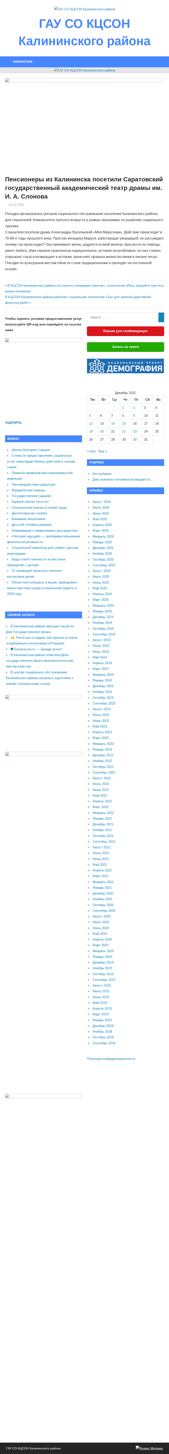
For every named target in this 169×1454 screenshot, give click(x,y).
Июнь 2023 (101, 721)
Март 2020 (100, 945)
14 (113, 423)
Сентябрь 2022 (104, 772)
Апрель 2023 (102, 732)
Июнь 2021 (101, 859)
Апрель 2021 (102, 870)
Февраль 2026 (103, 536)
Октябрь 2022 (103, 767)
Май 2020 (100, 933)
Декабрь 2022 (103, 755)
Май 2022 (100, 795)
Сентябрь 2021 (104, 841)
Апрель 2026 (102, 525)
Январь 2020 (102, 957)
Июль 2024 (101, 645)
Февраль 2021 (103, 882)
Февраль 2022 (103, 813)
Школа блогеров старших (31, 450)
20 (102, 431)
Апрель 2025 (102, 594)
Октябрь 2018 (103, 1037)
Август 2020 (102, 916)
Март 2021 (100, 876)
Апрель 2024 (102, 663)
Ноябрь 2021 (102, 830)
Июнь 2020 (101, 928)
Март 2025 (100, 599)
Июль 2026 (101, 507)
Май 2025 (100, 588)
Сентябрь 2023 (104, 703)
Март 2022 (100, 807)
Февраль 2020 (103, 951)
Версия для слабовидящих (125, 331)
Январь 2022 (102, 818)
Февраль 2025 (103, 605)
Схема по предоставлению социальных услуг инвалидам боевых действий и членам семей (41, 461)
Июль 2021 (101, 853)
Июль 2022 (101, 784)
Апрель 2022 (102, 801)
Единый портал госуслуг (30, 501)
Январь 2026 (102, 542)
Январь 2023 (102, 749)
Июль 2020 (101, 922)
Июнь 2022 (101, 790)
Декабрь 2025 (103, 548)
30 (135, 439)
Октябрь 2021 (103, 836)
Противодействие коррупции (33, 484)
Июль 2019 (101, 991)
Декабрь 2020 (103, 893)
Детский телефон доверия (31, 524)
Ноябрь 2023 (102, 692)
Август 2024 (102, 640)
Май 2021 (100, 864)
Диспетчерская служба (29, 513)
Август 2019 (102, 985)
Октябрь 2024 (103, 628)
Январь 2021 (102, 887)
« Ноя (91, 451)
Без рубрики (102, 474)
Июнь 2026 (101, 513)
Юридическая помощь (28, 490)
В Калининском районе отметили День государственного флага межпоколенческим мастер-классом (39, 660)
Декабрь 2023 (103, 686)
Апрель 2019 (102, 1008)
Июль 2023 (101, 715)
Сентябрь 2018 (104, 1043)
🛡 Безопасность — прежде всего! (36, 649)
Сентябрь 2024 (104, 634)
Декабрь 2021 (103, 824)
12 (91, 423)
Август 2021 (102, 847)
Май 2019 (100, 1003)
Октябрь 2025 (103, 559)
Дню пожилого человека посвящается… (123, 479)
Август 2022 (102, 778)
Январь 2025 (102, 611)
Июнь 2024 (101, 651)
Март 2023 (100, 738)
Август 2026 (102, 502)
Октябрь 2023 (103, 697)
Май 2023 (100, 726)
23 (135, 431)
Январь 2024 (102, 680)
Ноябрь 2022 (102, 761)
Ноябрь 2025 (102, 553)
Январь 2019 (102, 1020)
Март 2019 (100, 1014)
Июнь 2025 (101, 582)
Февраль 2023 (103, 744)
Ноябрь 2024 (102, 622)
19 (91, 431)
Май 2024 (100, 657)
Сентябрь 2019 (104, 980)
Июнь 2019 (101, 997)
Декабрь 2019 (103, 962)
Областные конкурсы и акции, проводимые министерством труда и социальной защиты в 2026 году (42, 588)
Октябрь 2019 (103, 974)
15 (124, 423)
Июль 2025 (101, 576)
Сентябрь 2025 (104, 565)
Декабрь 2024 (103, 617)
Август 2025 (102, 571)
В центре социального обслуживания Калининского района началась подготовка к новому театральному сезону (39, 678)
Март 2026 (100, 530)
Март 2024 (100, 669)
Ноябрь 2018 (102, 1031)
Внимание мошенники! (28, 519)
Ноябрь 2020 (102, 899)
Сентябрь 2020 (104, 910)
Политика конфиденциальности (111, 1059)
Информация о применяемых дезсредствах (45, 530)
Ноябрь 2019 (102, 968)
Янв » (102, 451)
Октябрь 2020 (103, 905)
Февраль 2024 (103, 674)
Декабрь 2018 (103, 1026)
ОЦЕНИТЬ (13, 422)
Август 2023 (102, 709)
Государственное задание (31, 496)
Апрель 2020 (102, 939)
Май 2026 (100, 519)
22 (124, 431)
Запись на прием (125, 347)
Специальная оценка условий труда (39, 507)
